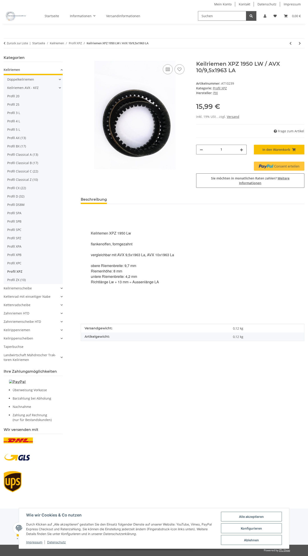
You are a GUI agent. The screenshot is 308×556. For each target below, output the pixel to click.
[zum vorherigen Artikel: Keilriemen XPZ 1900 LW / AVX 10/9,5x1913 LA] (290, 43)
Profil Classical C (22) (22, 171)
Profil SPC (14, 230)
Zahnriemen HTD (16, 313)
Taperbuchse (13, 346)
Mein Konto (223, 4)
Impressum (34, 542)
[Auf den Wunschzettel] (179, 69)
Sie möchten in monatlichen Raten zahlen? (250, 180)
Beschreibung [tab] (94, 199)
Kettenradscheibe (17, 305)
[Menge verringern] (201, 149)
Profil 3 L (13, 113)
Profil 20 (13, 96)
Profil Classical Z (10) (22, 179)
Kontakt (244, 4)
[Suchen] (251, 16)
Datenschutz (56, 542)
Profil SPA (14, 213)
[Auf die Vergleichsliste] (168, 69)
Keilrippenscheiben (18, 338)
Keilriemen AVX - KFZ (23, 88)
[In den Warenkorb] (84, 58)
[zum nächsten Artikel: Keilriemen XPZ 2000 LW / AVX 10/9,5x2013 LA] (299, 43)
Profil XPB (14, 255)
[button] (265, 16)
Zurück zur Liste (17, 43)
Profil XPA (14, 246)
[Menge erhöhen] (241, 149)
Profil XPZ (220, 88)
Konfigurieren (251, 528)
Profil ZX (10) (16, 280)
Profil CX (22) (16, 188)
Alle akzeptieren (251, 517)
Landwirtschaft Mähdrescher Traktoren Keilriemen (30, 357)
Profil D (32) (15, 196)
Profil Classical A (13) (22, 154)
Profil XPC (14, 263)
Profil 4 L (13, 121)
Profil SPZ (14, 238)
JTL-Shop (284, 550)
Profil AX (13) (16, 138)
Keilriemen (12, 69)
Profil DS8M (16, 204)
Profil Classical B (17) (22, 163)
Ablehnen (251, 540)
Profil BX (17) (16, 146)
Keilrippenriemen (17, 330)
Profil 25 (13, 104)
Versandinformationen (123, 16)
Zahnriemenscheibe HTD (22, 321)
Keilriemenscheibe (18, 288)
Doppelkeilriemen (20, 79)
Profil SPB (14, 221)
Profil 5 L (13, 129)
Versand (233, 116)
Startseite (52, 16)
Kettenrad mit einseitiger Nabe (27, 296)
